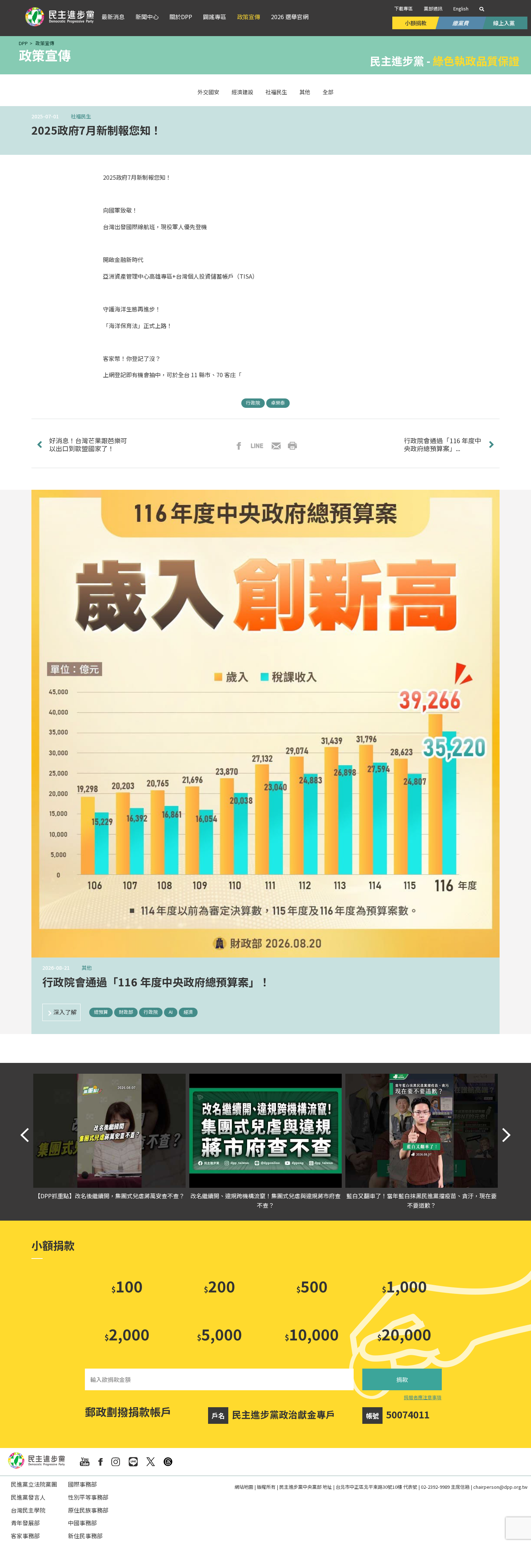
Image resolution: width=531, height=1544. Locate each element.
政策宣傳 (248, 16)
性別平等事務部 (88, 1497)
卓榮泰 (278, 402)
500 (312, 1286)
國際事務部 (82, 1484)
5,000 (219, 1334)
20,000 (404, 1334)
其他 (304, 92)
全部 (328, 92)
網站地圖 (243, 1486)
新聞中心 (147, 16)
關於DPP (180, 16)
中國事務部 (82, 1522)
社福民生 (276, 92)
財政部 (126, 1011)
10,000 (312, 1334)
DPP (23, 43)
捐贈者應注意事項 (422, 1397)
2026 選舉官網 (289, 16)
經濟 (188, 1011)
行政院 (253, 402)
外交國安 (208, 92)
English (461, 8)
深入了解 (65, 1012)
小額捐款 (416, 23)
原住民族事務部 (88, 1510)
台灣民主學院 (28, 1510)
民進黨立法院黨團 (34, 1484)
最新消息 (113, 16)
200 (219, 1286)
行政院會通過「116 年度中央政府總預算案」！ (156, 982)
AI (171, 1011)
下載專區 (403, 8)
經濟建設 (242, 92)
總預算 (101, 1011)
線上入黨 (504, 23)
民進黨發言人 (28, 1497)
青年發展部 (25, 1522)
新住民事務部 (85, 1535)
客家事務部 (25, 1535)
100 (127, 1286)
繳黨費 (461, 23)
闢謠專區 (214, 16)
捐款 (402, 1379)
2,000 (127, 1334)
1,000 (404, 1286)
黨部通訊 (433, 8)
